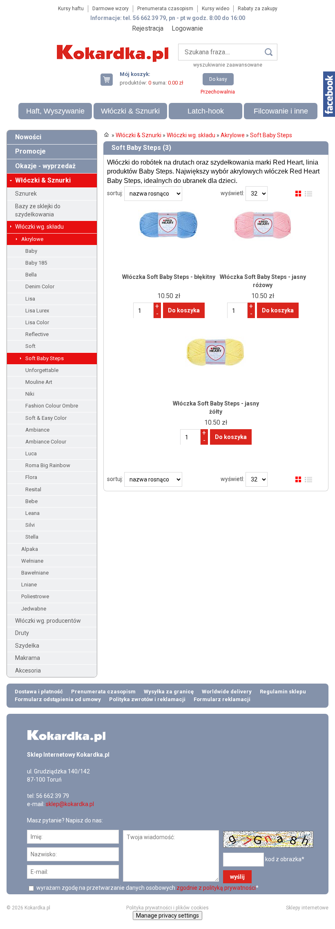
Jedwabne (33, 609)
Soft (30, 346)
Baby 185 (36, 263)
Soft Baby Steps (44, 358)
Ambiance (37, 430)
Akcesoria (28, 670)
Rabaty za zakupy (257, 8)
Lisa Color (37, 322)
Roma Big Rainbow (47, 465)
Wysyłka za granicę (169, 691)
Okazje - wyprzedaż (45, 166)
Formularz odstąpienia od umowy (58, 699)
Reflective (37, 334)
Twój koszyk (110, 79)
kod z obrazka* (284, 859)
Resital (33, 489)
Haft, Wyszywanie (55, 111)
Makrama (27, 658)
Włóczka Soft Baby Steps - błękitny (168, 277)
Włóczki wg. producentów (48, 620)
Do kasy (218, 79)
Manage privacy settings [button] (167, 915)
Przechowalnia (218, 92)
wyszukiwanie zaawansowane (227, 65)
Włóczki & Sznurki (130, 111)
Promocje (30, 151)
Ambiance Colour (45, 442)
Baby (31, 251)
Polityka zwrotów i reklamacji (147, 699)
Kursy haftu (71, 8)
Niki (29, 394)
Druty (22, 633)
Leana (32, 513)
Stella (31, 537)
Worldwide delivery (227, 691)
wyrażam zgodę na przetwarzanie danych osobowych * (147, 887)
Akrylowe (32, 239)
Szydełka (27, 645)
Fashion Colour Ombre (51, 406)
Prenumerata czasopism (165, 8)
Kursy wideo (215, 8)
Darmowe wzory (110, 8)
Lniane (29, 584)
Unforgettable (41, 370)
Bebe (31, 501)
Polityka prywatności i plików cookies (167, 908)
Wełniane (32, 561)
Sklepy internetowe (307, 908)
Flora (31, 477)
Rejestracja (147, 28)
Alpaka (29, 549)
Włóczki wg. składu (39, 226)
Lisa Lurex (37, 310)
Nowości (28, 137)
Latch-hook (206, 111)
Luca (31, 453)
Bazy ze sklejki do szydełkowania (37, 210)
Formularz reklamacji (222, 699)
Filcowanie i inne (281, 111)
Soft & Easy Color (46, 418)
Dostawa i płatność (39, 691)
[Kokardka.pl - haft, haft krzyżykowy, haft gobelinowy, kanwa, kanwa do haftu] (114, 47)
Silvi (30, 525)
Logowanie (187, 28)
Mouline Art (38, 382)
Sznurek (26, 193)
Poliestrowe (35, 596)
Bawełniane (35, 573)
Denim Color (39, 286)
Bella (31, 275)
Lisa (30, 299)
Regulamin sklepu (283, 691)
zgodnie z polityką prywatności (216, 887)
